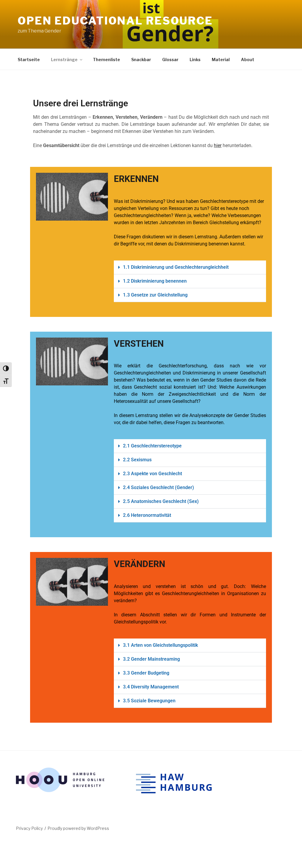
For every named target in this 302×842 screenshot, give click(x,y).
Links (195, 59)
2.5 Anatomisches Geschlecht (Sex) (161, 501)
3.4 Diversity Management (151, 687)
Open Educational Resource (115, 20)
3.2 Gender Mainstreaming (151, 659)
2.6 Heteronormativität (147, 515)
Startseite (29, 59)
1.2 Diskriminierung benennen (155, 281)
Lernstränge (64, 59)
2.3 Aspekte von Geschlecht (152, 473)
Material (221, 59)
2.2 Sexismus (137, 459)
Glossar (170, 59)
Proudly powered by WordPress (78, 828)
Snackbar (141, 59)
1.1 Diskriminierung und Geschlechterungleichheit (176, 267)
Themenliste (106, 59)
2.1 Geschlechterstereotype (152, 446)
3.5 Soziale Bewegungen (149, 700)
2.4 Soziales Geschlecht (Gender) (158, 487)
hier (217, 145)
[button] (190, 267)
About (247, 59)
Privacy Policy (29, 828)
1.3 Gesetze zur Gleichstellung (155, 295)
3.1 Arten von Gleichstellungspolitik (160, 645)
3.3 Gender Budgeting (146, 673)
